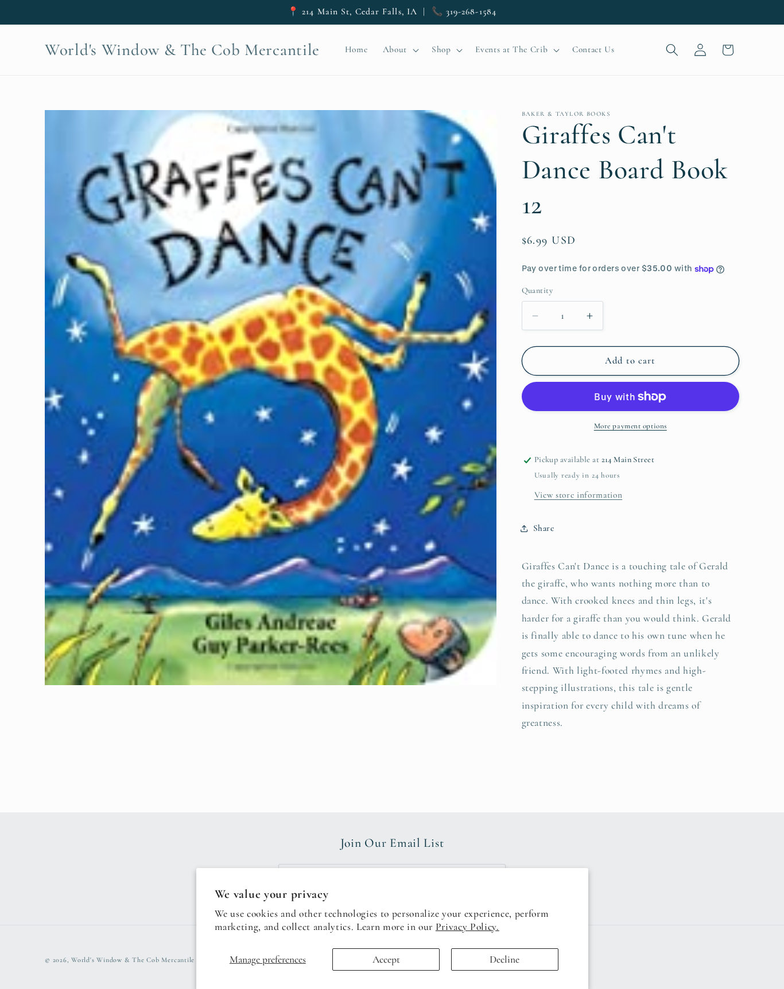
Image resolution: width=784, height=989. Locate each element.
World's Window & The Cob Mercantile (133, 959)
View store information (578, 495)
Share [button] (543, 528)
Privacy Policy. (467, 927)
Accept (386, 959)
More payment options (630, 426)
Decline (504, 959)
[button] (399, 50)
